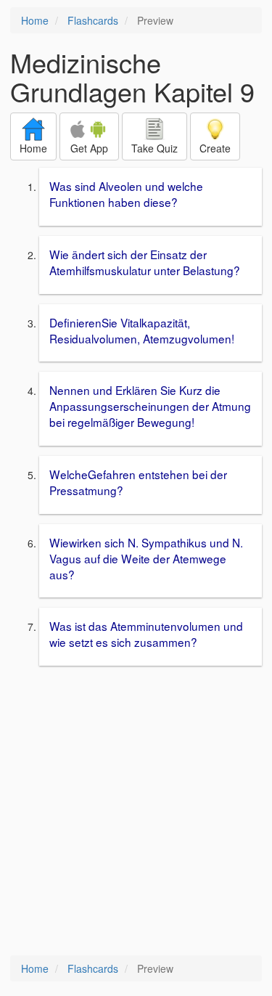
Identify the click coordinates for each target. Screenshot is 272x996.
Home (35, 20)
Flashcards (92, 20)
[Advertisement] (136, 812)
